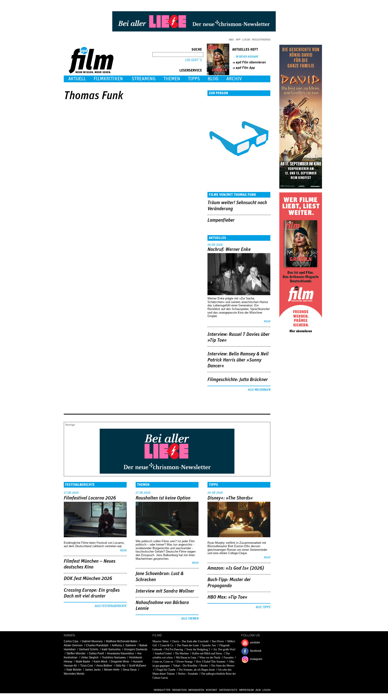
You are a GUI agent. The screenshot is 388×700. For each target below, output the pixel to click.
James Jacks (93, 669)
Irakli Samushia (111, 649)
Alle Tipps (263, 607)
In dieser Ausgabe (247, 57)
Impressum (246, 690)
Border (204, 665)
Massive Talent (160, 641)
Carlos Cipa (71, 641)
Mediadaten (196, 690)
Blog (213, 78)
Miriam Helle (111, 669)
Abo (231, 39)
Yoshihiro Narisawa (114, 657)
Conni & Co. (167, 645)
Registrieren (261, 39)
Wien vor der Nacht (209, 657)
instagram (256, 659)
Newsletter (162, 690)
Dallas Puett (96, 653)
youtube (255, 642)
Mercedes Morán (74, 673)
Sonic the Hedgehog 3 (198, 649)
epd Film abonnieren (251, 62)
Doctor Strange (184, 661)
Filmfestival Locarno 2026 (90, 498)
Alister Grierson (73, 645)
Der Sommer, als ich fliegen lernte (197, 669)
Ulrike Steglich (90, 657)
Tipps (194, 78)
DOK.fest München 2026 (88, 578)
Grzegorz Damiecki (135, 649)
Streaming (144, 78)
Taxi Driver (218, 641)
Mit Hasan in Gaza (186, 657)
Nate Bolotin (74, 669)
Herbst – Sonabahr (188, 673)
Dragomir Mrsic (120, 661)
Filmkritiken (108, 78)
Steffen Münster (76, 653)
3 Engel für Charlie (165, 669)
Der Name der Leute (188, 645)
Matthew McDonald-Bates (121, 641)
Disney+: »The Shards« (230, 498)
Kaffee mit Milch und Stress (207, 653)
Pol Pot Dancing (174, 649)
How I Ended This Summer (210, 661)
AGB (258, 690)
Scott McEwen (137, 665)
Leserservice (190, 70)
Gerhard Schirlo (88, 649)
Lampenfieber (221, 220)
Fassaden (229, 657)
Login (246, 39)
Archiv (234, 78)
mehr (267, 321)
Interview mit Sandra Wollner (165, 591)
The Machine (182, 653)
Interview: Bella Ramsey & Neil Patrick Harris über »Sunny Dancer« (238, 360)
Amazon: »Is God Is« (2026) (235, 568)
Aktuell (77, 78)
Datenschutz (228, 690)
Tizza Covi (86, 665)
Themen (171, 78)
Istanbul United (163, 653)
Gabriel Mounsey (92, 641)
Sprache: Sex (209, 645)
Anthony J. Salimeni (124, 645)
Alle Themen (189, 618)
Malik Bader (83, 661)
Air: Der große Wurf (224, 649)
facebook (255, 650)
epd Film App (245, 67)
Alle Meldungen (259, 389)
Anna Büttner (104, 665)
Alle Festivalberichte (111, 606)
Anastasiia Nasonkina (120, 653)
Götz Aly (121, 665)
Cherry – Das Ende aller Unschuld (190, 641)
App (238, 39)
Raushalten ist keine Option (163, 498)
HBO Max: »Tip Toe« (227, 597)
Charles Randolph (97, 645)
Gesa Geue (130, 669)
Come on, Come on (162, 661)
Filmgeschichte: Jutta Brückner (237, 379)
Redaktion (179, 690)
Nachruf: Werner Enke (229, 249)
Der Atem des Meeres (222, 665)
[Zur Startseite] (91, 72)
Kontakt (211, 690)
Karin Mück (100, 661)
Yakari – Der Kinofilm (185, 665)
